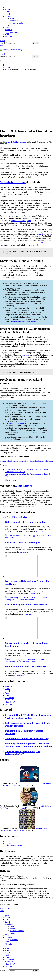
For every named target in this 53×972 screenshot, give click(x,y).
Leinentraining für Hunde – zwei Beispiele (26, 604)
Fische (7, 689)
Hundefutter (29, 461)
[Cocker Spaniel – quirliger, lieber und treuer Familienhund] (29, 628)
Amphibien (9, 698)
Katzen (7, 12)
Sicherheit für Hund (13, 182)
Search (35, 43)
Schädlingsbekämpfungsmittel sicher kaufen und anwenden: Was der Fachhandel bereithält (28, 745)
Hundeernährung (18, 461)
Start (7, 7)
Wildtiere (8, 34)
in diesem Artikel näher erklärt (24, 321)
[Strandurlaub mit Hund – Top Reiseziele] (29, 660)
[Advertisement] (26, 99)
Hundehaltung (39, 461)
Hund (9, 461)
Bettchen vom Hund (16, 423)
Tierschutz (9, 700)
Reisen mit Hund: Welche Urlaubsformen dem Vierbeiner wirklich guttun (28, 716)
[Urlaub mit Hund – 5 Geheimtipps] (29, 536)
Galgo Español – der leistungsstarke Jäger (26, 522)
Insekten (8, 695)
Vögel (7, 14)
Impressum (9, 843)
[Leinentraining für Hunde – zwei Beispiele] (29, 598)
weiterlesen (40, 531)
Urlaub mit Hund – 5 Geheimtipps (22, 542)
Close (2, 911)
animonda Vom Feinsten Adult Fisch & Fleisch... (23, 829)
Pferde (7, 27)
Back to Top (5, 908)
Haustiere (3, 461)
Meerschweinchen (17, 23)
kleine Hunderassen (44, 234)
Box (1, 245)
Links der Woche (11, 702)
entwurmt (25, 355)
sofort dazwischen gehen (21, 221)
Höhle (41, 243)
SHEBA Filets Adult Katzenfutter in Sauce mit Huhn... (25, 807)
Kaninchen (14, 21)
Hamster (13, 18)
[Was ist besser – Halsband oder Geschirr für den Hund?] (29, 566)
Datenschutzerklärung (13, 846)
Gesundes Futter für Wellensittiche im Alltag (27, 738)
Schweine (14, 32)
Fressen (25, 403)
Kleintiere (9, 16)
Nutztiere (8, 30)
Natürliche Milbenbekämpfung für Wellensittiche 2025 (22, 753)
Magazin (8, 36)
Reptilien (8, 693)
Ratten (12, 25)
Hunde (7, 9)
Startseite (8, 841)
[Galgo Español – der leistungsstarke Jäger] (29, 517)
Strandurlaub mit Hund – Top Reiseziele (25, 666)
